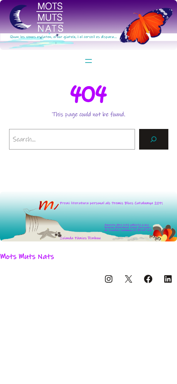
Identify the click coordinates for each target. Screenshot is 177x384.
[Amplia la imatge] (166, 202)
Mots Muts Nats (27, 256)
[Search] (153, 139)
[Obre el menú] (88, 61)
